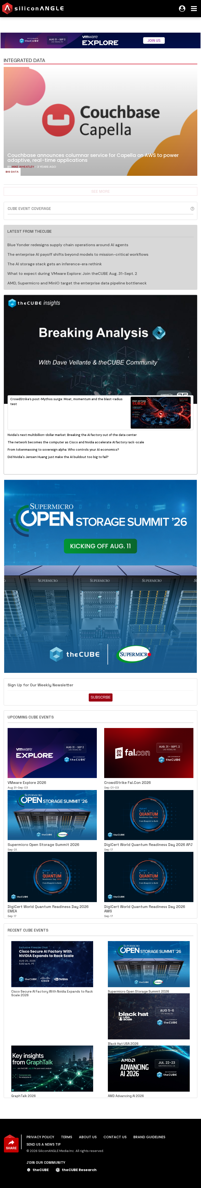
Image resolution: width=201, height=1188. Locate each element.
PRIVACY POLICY (40, 1137)
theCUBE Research (79, 1169)
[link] (100, 122)
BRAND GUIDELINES (149, 1137)
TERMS (66, 1137)
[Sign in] (182, 8)
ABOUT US (88, 1137)
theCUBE (41, 1169)
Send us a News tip (43, 1144)
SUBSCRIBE (101, 697)
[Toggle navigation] (194, 8)
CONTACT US (114, 1137)
